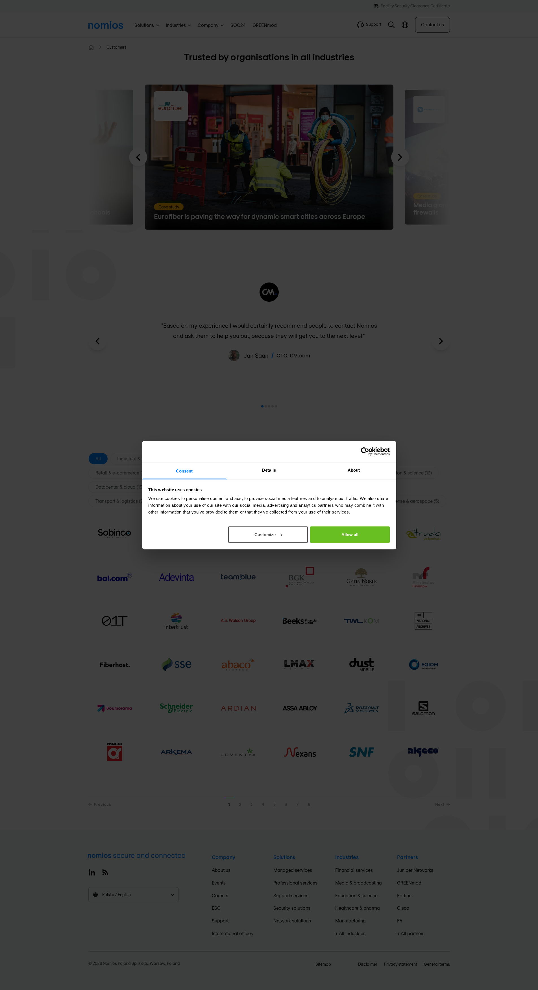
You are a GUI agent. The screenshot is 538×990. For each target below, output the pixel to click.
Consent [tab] (184, 470)
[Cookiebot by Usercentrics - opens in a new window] (365, 451)
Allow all (349, 534)
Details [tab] (269, 469)
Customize (265, 534)
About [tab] (354, 469)
